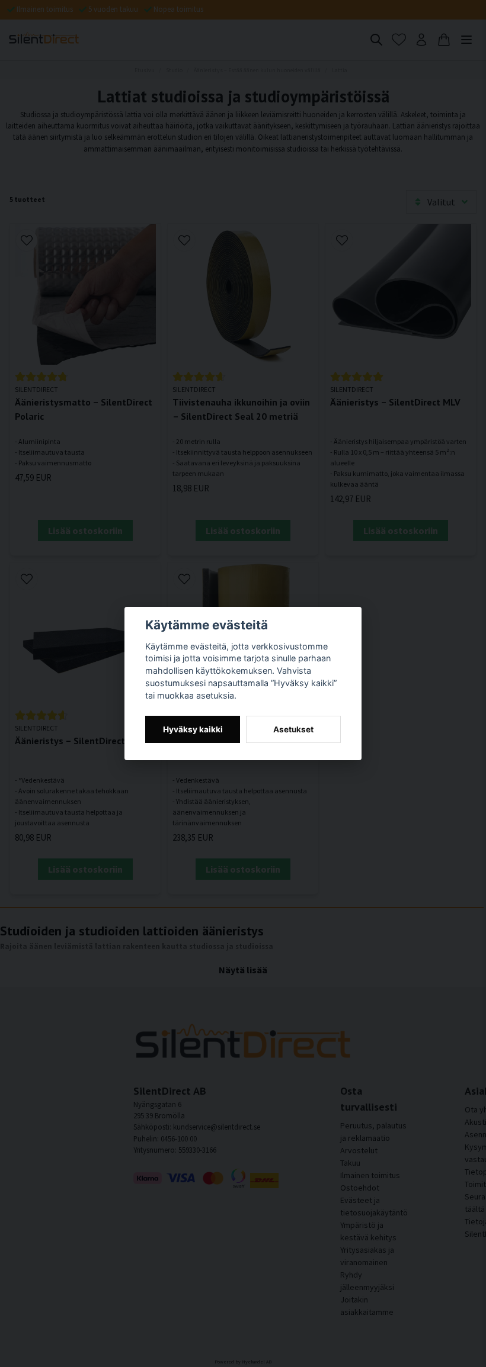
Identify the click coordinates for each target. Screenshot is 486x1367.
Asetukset (293, 729)
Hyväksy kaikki (193, 729)
